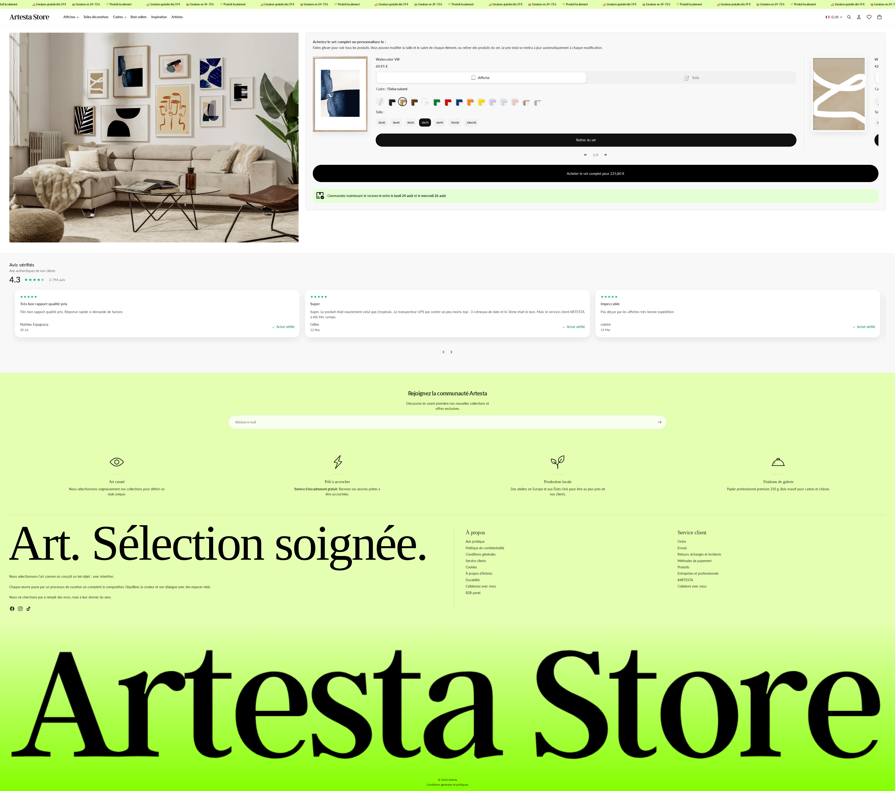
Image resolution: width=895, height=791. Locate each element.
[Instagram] (20, 608)
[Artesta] (34, 17)
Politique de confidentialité (485, 548)
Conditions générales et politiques (447, 784)
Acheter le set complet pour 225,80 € (595, 173)
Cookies (471, 567)
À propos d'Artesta (479, 573)
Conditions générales (481, 554)
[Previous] (585, 155)
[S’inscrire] (659, 422)
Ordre (682, 541)
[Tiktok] (28, 608)
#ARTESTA (685, 580)
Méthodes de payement (695, 561)
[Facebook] (12, 608)
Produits (683, 567)
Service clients (476, 561)
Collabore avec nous (692, 586)
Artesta (452, 779)
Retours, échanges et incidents (699, 554)
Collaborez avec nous (481, 586)
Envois (682, 548)
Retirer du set (586, 140)
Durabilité (473, 580)
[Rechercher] (849, 17)
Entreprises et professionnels (698, 573)
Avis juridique (475, 541)
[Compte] (859, 17)
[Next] (605, 155)
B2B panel (473, 592)
